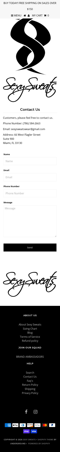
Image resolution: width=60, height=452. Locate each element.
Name (7, 154)
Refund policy (30, 341)
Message (8, 202)
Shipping (30, 389)
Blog (30, 332)
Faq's (30, 381)
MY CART (40, 15)
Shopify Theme (45, 439)
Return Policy (30, 384)
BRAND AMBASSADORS (30, 356)
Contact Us (30, 376)
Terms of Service (30, 337)
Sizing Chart (30, 328)
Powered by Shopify (39, 443)
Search (30, 372)
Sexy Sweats (29, 439)
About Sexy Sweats (30, 324)
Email (6, 170)
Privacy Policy (30, 393)
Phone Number (12, 186)
